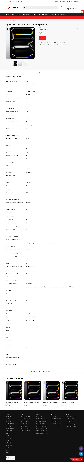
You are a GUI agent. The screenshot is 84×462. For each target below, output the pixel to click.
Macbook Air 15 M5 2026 (41, 420)
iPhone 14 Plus (9, 445)
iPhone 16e (8, 432)
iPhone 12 (8, 449)
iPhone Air (8, 418)
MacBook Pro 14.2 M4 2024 (42, 428)
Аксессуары (8, 452)
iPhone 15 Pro (9, 435)
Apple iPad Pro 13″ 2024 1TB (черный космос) (13, 403)
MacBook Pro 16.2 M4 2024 (42, 430)
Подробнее (14, 408)
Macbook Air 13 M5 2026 (41, 421)
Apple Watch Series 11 (56, 418)
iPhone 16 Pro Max (10, 428)
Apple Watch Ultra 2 (55, 425)
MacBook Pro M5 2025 (41, 423)
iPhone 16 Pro (9, 426)
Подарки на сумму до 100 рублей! (42, 17)
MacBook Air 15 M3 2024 (41, 432)
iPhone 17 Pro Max (10, 423)
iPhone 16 (8, 425)
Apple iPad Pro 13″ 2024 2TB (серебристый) (69, 403)
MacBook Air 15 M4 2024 (41, 426)
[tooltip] (82, 11)
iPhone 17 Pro (9, 421)
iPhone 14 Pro (9, 442)
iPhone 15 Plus (9, 438)
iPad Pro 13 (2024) (17, 20)
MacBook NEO (39, 416)
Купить (42, 37)
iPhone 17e (8, 416)
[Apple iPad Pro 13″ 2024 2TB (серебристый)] (70, 390)
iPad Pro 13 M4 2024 (25, 420)
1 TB (40, 33)
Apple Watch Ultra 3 (55, 416)
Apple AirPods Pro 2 (72, 423)
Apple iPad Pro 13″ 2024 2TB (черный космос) (31, 403)
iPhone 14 (8, 440)
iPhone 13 (8, 447)
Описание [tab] (42, 72)
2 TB (40, 34)
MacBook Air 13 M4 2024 (41, 425)
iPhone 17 (8, 420)
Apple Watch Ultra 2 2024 (57, 421)
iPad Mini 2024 (24, 426)
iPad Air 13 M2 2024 (25, 430)
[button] (33, 29)
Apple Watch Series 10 (56, 423)
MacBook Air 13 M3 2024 (41, 433)
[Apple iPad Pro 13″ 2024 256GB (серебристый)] (51, 390)
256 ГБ (40, 30)
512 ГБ (40, 32)
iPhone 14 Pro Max (10, 443)
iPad (11, 20)
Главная (8, 20)
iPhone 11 (8, 450)
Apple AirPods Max (71, 426)
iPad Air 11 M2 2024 (25, 428)
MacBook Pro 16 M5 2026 (41, 418)
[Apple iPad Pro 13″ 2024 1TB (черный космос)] (14, 390)
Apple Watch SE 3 (55, 420)
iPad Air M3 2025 (24, 423)
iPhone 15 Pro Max (10, 437)
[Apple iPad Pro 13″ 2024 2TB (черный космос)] (32, 390)
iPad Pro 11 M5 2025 (25, 416)
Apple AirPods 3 (71, 424)
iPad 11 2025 (23, 425)
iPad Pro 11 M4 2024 (25, 421)
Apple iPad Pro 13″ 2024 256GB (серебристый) (50, 403)
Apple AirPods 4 (71, 418)
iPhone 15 (8, 433)
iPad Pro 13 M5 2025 (25, 418)
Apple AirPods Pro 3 (72, 416)
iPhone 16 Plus (9, 430)
